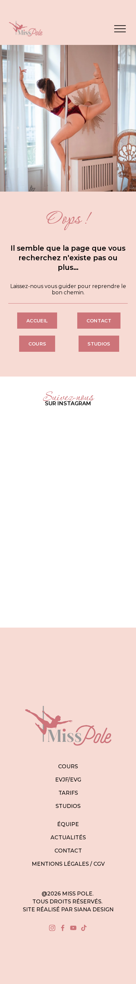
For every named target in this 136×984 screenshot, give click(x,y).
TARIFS (68, 793)
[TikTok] (84, 928)
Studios (98, 343)
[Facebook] (62, 928)
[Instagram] (52, 928)
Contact (98, 320)
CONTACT (68, 851)
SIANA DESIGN (94, 909)
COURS (68, 766)
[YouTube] (73, 928)
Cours (37, 343)
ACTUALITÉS (68, 837)
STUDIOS (68, 806)
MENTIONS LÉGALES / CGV (68, 864)
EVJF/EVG (68, 780)
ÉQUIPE (68, 824)
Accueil (37, 320)
